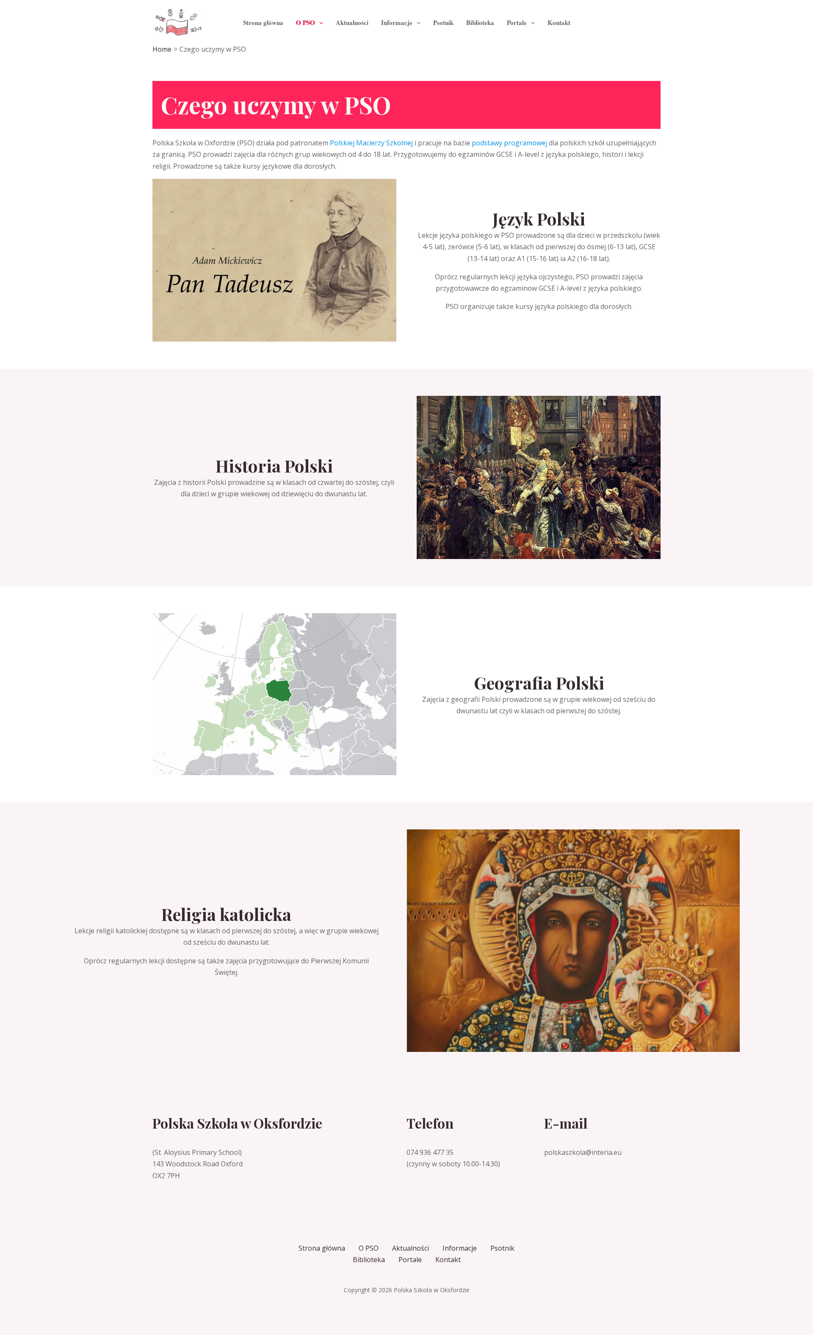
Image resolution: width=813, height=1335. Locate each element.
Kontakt (448, 1259)
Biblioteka (369, 1259)
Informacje (459, 1248)
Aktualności (410, 1248)
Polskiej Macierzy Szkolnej (371, 142)
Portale (410, 1259)
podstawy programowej (509, 142)
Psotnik (502, 1248)
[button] (319, 22)
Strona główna (322, 1248)
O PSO (369, 1248)
